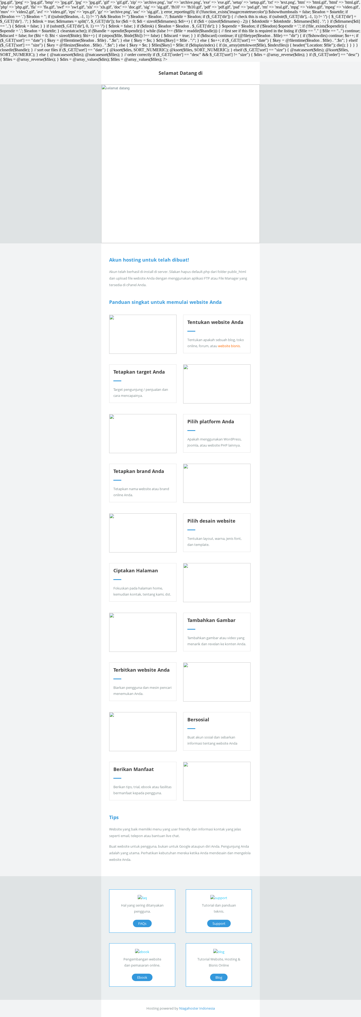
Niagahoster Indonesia (197, 1008)
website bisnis (229, 345)
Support (218, 923)
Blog (218, 977)
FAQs (142, 923)
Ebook (142, 977)
